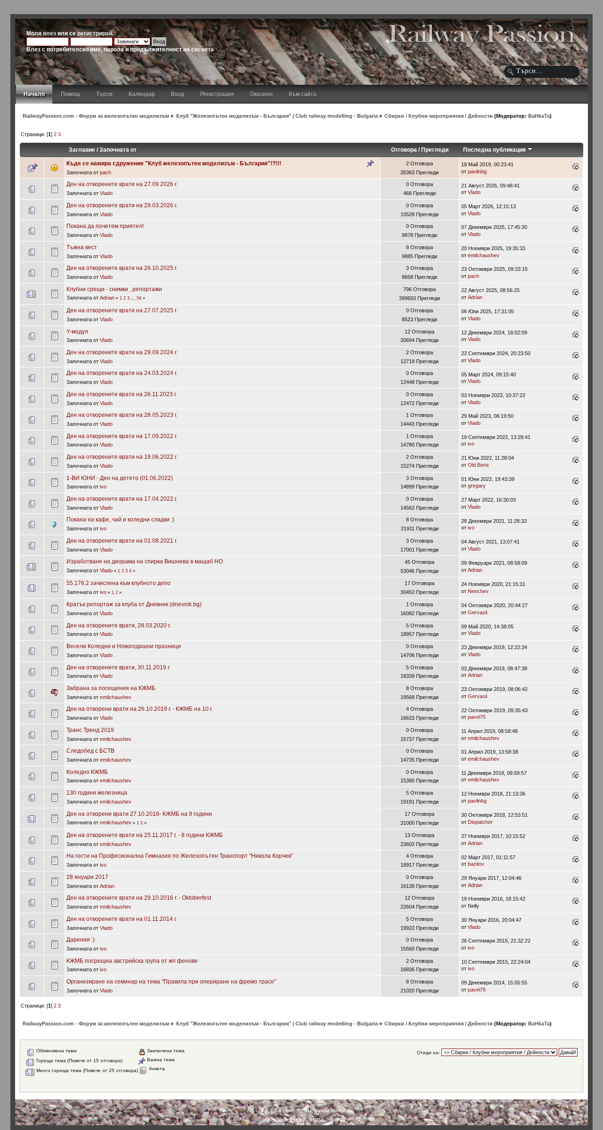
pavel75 (477, 717)
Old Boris (478, 465)
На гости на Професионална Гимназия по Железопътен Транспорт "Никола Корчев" (179, 856)
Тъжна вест (81, 247)
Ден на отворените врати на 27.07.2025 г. (121, 310)
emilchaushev (483, 255)
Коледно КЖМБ (87, 772)
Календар (142, 94)
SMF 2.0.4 (270, 1110)
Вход (177, 94)
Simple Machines (333, 1110)
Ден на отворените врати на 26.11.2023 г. (121, 394)
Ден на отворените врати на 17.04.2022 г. (121, 499)
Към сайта (303, 94)
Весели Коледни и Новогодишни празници (123, 646)
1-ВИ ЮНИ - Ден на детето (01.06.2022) (119, 478)
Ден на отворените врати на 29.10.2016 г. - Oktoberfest (138, 897)
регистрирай (94, 33)
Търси (104, 94)
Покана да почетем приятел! (105, 226)
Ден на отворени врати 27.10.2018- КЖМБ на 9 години (139, 814)
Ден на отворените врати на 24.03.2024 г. (121, 373)
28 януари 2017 (87, 877)
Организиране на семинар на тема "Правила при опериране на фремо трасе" (171, 981)
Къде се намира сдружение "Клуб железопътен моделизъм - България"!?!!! (173, 163)
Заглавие (82, 149)
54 (139, 298)
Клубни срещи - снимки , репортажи (114, 289)
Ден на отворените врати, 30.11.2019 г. (118, 667)
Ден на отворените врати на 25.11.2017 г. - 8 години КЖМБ (144, 835)
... (134, 298)
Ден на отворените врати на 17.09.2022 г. (121, 436)
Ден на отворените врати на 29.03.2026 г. (121, 205)
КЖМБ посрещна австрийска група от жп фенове (132, 961)
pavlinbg (477, 171)
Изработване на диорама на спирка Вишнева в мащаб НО (144, 561)
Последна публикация (495, 149)
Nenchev (478, 591)
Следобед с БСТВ (90, 751)
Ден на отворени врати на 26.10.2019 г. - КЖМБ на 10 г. (139, 709)
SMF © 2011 (298, 1110)
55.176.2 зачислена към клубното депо (118, 583)
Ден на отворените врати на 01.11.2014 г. (121, 919)
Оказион (261, 94)
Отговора (404, 149)
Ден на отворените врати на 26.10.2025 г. (121, 268)
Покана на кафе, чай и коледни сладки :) (120, 519)
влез (49, 33)
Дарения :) (80, 939)
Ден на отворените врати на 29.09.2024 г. (121, 352)
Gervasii (477, 612)
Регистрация (217, 94)
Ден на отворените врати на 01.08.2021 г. (121, 540)
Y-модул (77, 331)
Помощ (70, 94)
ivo (471, 444)
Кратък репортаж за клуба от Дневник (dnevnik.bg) (134, 604)
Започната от (118, 149)
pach (105, 172)
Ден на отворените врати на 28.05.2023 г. (121, 415)
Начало (34, 94)
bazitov (476, 864)
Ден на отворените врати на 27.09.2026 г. (121, 184)
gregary (477, 485)
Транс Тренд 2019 (90, 730)
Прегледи (434, 149)
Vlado (106, 193)
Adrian (107, 298)
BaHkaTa (539, 116)
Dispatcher (480, 822)
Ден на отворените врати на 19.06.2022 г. (121, 457)
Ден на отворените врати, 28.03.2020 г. (118, 625)
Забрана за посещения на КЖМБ (110, 688)
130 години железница (96, 792)
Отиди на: (428, 1052)
